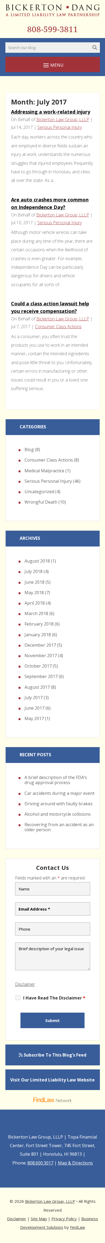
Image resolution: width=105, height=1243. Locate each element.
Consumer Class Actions (58, 327)
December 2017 (40, 645)
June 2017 (34, 708)
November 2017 (40, 655)
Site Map (39, 1218)
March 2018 (36, 613)
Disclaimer (25, 984)
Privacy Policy (64, 1218)
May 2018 (34, 593)
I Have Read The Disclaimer (54, 998)
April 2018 (34, 603)
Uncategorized (39, 492)
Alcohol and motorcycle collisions (57, 814)
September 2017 (41, 676)
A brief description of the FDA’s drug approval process (55, 779)
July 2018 (33, 571)
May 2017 (34, 718)
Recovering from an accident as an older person (59, 827)
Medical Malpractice (44, 471)
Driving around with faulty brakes (58, 804)
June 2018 (34, 582)
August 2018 (37, 561)
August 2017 (37, 687)
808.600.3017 (40, 1163)
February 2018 (39, 624)
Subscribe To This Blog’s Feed (54, 1055)
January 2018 (37, 635)
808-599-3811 (52, 29)
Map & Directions (75, 1163)
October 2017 (38, 666)
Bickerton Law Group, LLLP (62, 119)
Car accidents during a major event (59, 793)
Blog (29, 449)
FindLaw (77, 1227)
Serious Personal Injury (59, 127)
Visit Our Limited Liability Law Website (52, 1080)
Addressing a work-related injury (50, 111)
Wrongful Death (40, 502)
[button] (52, 65)
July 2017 (33, 698)
